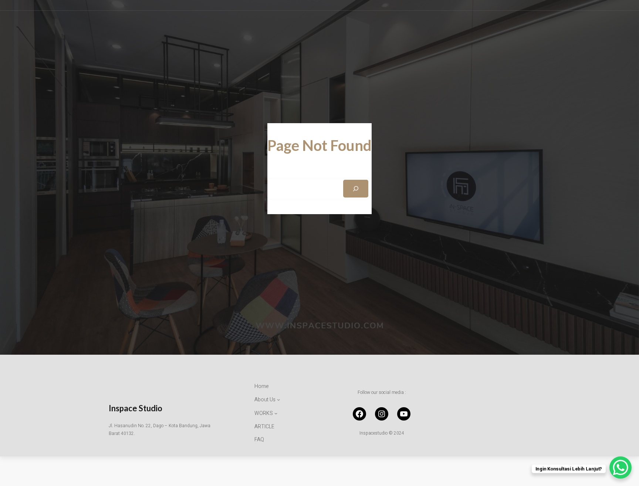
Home (261, 386)
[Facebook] (359, 414)
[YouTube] (403, 414)
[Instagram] (381, 414)
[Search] (355, 189)
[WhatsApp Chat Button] (620, 467)
